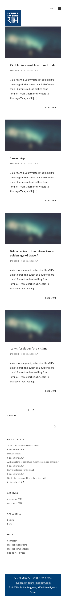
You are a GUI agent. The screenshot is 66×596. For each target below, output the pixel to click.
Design (10, 519)
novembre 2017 (14, 503)
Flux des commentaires (18, 548)
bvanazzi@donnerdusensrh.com (33, 582)
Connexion (12, 540)
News (9, 523)
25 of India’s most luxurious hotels (23, 445)
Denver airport (14, 454)
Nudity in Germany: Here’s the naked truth (26, 478)
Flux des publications (17, 544)
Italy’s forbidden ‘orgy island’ (21, 470)
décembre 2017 (14, 498)
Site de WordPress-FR (17, 552)
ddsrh (15, 70)
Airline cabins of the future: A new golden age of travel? (32, 462)
